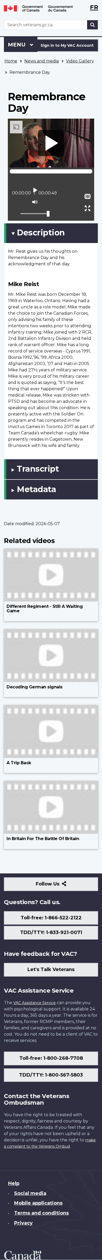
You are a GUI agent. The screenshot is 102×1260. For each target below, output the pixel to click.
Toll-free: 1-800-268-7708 (51, 1058)
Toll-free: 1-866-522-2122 (51, 918)
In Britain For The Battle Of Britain (43, 838)
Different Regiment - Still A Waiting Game (45, 609)
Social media (30, 1193)
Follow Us (59, 886)
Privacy (23, 1223)
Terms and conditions (41, 1213)
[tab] (51, 233)
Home (10, 61)
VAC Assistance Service (34, 1002)
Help (13, 1183)
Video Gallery (80, 61)
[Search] (92, 25)
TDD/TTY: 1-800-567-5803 (51, 1075)
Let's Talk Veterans (51, 969)
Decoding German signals (35, 686)
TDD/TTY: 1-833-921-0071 (51, 932)
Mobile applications (38, 1203)
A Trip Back (19, 762)
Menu (17, 44)
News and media (41, 61)
